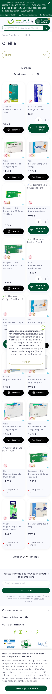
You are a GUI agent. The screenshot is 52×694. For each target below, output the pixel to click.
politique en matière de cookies (22, 680)
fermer (26, 361)
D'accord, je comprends (26, 688)
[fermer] (43, 327)
